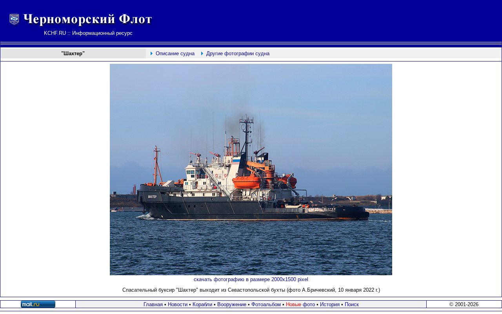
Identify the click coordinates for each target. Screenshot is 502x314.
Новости (177, 304)
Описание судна (175, 53)
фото (300, 304)
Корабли (202, 304)
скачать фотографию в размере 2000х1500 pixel (251, 279)
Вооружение (231, 304)
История (330, 304)
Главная (153, 304)
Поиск (352, 304)
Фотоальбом (266, 304)
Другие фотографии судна (237, 53)
